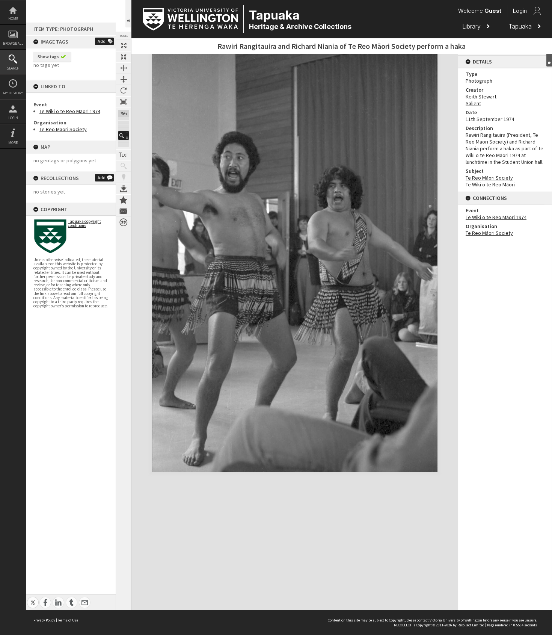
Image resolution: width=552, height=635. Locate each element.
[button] (123, 135)
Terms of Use (68, 620)
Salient (473, 103)
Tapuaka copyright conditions (84, 223)
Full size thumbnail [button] (123, 45)
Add (102, 41)
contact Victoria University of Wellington (449, 620)
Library (472, 26)
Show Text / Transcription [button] (123, 154)
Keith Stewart (481, 96)
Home (13, 18)
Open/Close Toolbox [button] (128, 13)
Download (123, 188)
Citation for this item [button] (123, 222)
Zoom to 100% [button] (123, 101)
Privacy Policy (44, 620)
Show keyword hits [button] (123, 166)
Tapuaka (521, 26)
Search (13, 68)
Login (13, 117)
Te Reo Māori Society (63, 129)
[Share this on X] (33, 598)
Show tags (48, 56)
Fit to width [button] (123, 68)
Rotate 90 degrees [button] (123, 90)
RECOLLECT (403, 625)
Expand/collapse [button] (549, 60)
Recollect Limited (470, 625)
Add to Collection (123, 200)
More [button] (13, 142)
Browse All (13, 43)
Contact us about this (123, 211)
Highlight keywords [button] (123, 177)
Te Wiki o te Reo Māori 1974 (69, 111)
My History (13, 93)
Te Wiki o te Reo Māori (490, 184)
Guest (492, 10)
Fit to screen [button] (123, 56)
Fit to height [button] (123, 79)
